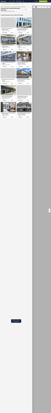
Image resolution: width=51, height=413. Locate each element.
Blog (23, 1)
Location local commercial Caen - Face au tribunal (23, 46)
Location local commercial (7, 6)
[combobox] (27, 9)
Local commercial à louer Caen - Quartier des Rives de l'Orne (22, 97)
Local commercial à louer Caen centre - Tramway (8, 80)
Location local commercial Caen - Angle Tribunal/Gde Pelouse (23, 29)
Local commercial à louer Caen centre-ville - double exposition (23, 114)
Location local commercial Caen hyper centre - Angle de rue (23, 80)
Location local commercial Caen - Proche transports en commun (7, 97)
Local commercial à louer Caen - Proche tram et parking (22, 63)
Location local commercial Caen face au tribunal (8, 63)
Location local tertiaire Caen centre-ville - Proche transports (8, 114)
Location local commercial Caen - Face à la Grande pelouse (8, 46)
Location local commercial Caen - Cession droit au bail (7, 29)
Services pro (36, 1)
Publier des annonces (44, 1)
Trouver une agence (18, 1)
